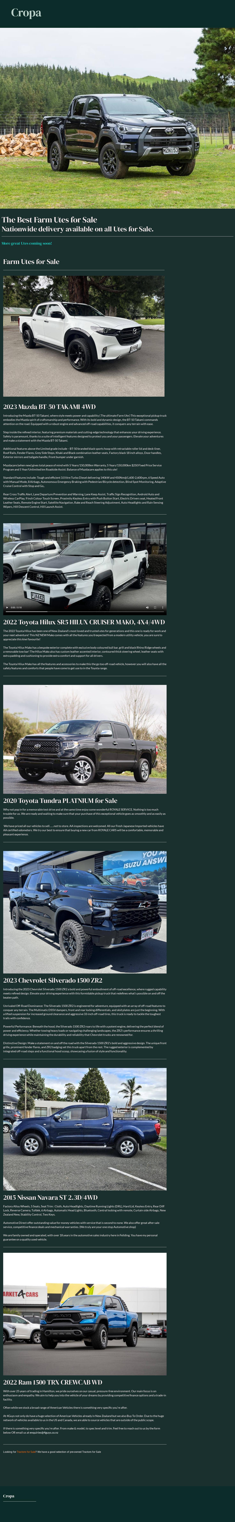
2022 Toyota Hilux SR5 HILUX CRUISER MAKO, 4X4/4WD (84, 622)
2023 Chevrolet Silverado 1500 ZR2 (52, 980)
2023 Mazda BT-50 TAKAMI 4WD (49, 406)
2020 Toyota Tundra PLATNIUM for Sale (60, 800)
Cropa (26, 12)
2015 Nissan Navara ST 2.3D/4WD (50, 1197)
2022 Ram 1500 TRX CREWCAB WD (52, 1382)
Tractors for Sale (26, 1451)
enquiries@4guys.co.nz (44, 1432)
